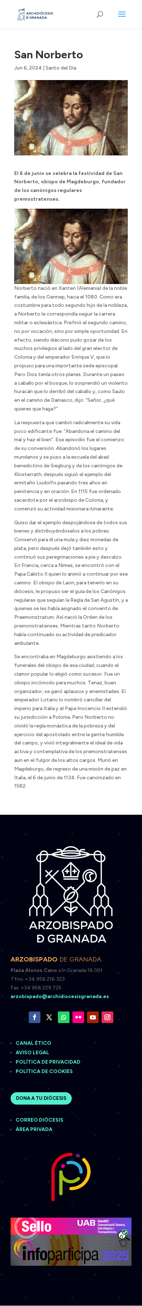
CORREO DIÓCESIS (39, 1120)
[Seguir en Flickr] (78, 1017)
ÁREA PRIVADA (34, 1129)
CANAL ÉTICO (34, 1043)
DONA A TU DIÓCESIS (41, 1098)
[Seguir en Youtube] (93, 1017)
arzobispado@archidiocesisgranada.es (60, 996)
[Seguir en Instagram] (107, 1017)
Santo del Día (61, 68)
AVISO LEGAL (33, 1053)
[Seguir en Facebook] (34, 1017)
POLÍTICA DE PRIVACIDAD (48, 1062)
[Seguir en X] (49, 1017)
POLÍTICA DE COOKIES (44, 1071)
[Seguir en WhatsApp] (64, 1017)
